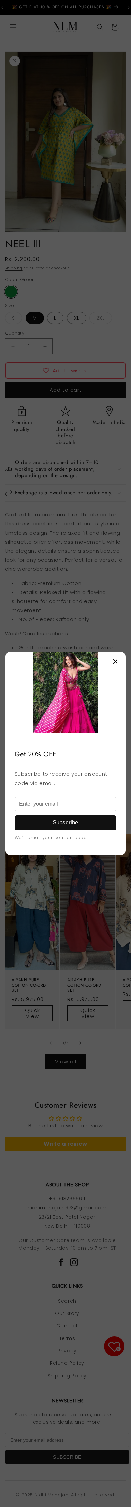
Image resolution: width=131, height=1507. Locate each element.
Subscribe (65, 822)
